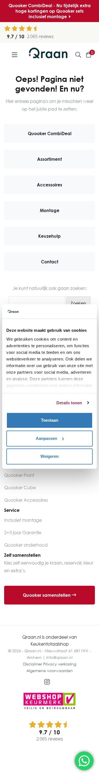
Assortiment (49, 159)
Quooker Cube (20, 487)
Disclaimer (32, 664)
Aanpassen (46, 438)
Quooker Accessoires (26, 500)
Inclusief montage (23, 520)
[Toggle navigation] (14, 54)
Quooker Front (19, 475)
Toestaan (49, 420)
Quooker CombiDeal (50, 133)
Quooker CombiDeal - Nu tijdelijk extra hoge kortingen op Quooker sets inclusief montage (50, 11)
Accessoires (49, 185)
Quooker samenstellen (47, 595)
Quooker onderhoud (26, 545)
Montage (49, 210)
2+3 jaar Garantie (22, 532)
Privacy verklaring (59, 664)
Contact (49, 261)
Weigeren (49, 456)
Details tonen (69, 402)
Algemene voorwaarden (49, 670)
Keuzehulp (49, 236)
